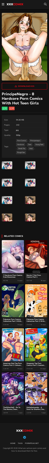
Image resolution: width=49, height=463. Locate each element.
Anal (31, 149)
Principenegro (35, 141)
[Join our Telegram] (24, 437)
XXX (15, 4)
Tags (20, 443)
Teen (29, 145)
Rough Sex (21, 152)
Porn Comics (21, 141)
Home (12, 443)
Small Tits (21, 149)
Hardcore (20, 145)
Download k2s (26, 86)
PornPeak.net (32, 443)
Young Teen (39, 145)
